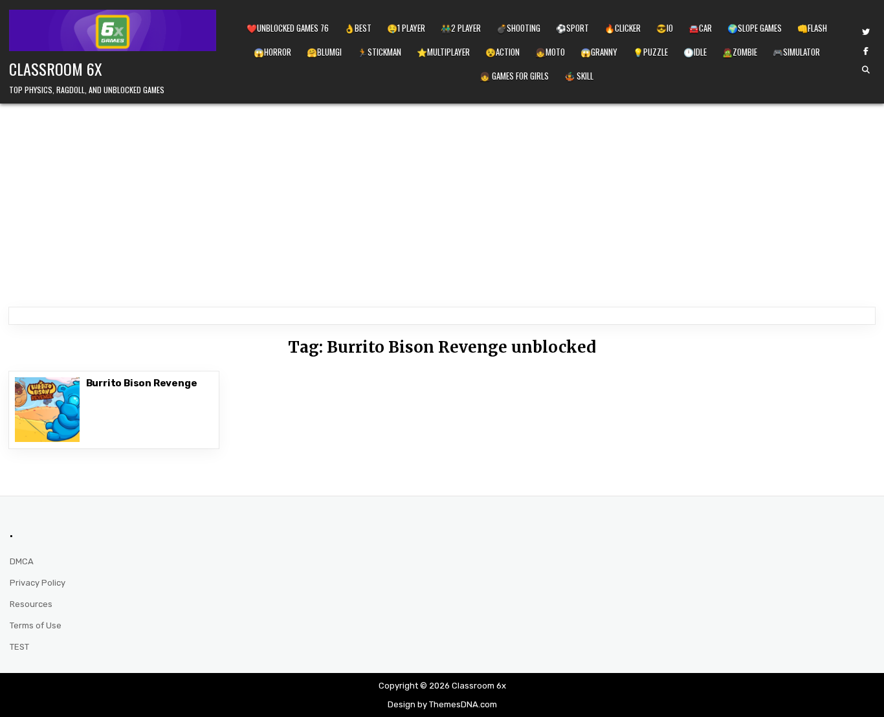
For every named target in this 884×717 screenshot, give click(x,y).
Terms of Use (35, 625)
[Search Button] (865, 69)
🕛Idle (695, 51)
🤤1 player (406, 27)
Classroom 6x (55, 68)
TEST (19, 647)
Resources (31, 604)
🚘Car (700, 27)
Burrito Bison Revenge (141, 383)
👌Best (357, 27)
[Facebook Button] (865, 51)
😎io (664, 27)
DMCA (22, 561)
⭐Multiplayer (443, 51)
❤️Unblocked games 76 (288, 27)
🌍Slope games (754, 27)
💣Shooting (518, 27)
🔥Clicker (622, 27)
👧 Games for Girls (514, 75)
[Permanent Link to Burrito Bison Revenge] (47, 409)
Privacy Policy (37, 583)
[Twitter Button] (865, 32)
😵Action (502, 51)
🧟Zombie (739, 51)
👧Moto (550, 51)
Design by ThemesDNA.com (442, 704)
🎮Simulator (796, 51)
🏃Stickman (379, 51)
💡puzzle (650, 51)
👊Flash (812, 27)
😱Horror (272, 51)
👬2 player (461, 27)
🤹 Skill (578, 75)
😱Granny (598, 51)
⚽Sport (572, 27)
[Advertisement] (442, 200)
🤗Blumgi (324, 51)
